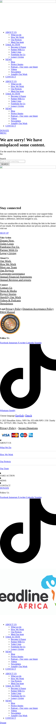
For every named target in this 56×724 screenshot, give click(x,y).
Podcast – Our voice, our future (24, 67)
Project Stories (17, 64)
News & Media (8, 290)
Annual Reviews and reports (15, 279)
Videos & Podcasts (10, 300)
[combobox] (12, 161)
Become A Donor (18, 47)
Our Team (4, 468)
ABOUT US (11, 32)
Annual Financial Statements (16, 276)
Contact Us (6, 287)
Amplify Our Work (19, 74)
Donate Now (7, 240)
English (19, 415)
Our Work (6, 260)
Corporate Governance (12, 273)
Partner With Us (18, 49)
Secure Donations (28, 427)
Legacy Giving (17, 57)
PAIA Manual (7, 311)
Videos (14, 69)
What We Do (5, 447)
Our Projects (16, 40)
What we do (16, 35)
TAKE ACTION (12, 44)
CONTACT (10, 77)
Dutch (28, 415)
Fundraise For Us (10, 246)
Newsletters (16, 72)
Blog (13, 62)
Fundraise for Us (18, 54)
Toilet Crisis (16, 52)
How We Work (17, 37)
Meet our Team (8, 267)
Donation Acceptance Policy (38, 308)
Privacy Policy (13, 228)
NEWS (8, 59)
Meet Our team (17, 42)
